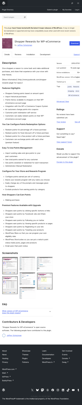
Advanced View (63, 101)
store (77, 91)
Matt (5, 373)
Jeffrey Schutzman (24, 45)
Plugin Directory (7, 10)
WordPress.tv (48, 362)
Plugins (25, 358)
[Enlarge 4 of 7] (32, 275)
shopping (71, 91)
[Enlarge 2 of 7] (15, 279)
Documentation (48, 355)
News (4, 355)
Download (74, 43)
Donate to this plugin (65, 162)
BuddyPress (8, 380)
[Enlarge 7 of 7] (50, 275)
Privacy (5, 362)
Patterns (25, 362)
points (70, 86)
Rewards (76, 86)
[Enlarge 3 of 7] (32, 260)
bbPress (6, 377)
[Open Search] (72, 3)
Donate (66, 358)
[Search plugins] (25, 17)
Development (45, 54)
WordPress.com (9, 369)
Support (77, 54)
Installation (30, 54)
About (4, 351)
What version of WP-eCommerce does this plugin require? (15, 312)
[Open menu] (78, 3)
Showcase (26, 351)
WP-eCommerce (73, 95)
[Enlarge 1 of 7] (15, 260)
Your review (61, 122)
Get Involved (67, 351)
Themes (25, 355)
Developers (46, 358)
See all (77, 122)
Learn (44, 351)
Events (64, 355)
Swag (65, 362)
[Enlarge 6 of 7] (50, 260)
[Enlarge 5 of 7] (32, 290)
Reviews (18, 54)
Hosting (5, 358)
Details (7, 54)
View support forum (64, 142)
